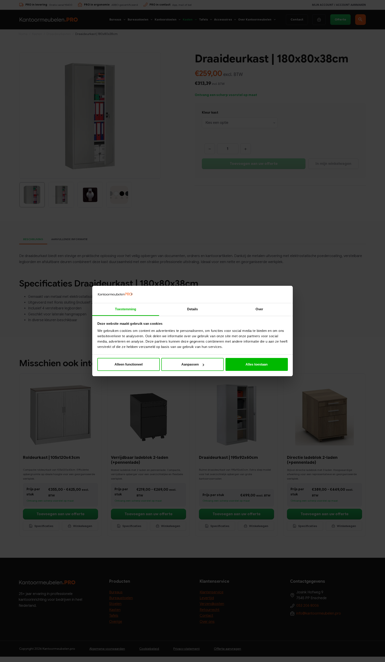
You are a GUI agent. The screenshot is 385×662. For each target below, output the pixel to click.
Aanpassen (190, 364)
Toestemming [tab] (125, 309)
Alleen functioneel (129, 364)
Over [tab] (259, 309)
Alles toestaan (257, 364)
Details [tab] (192, 309)
